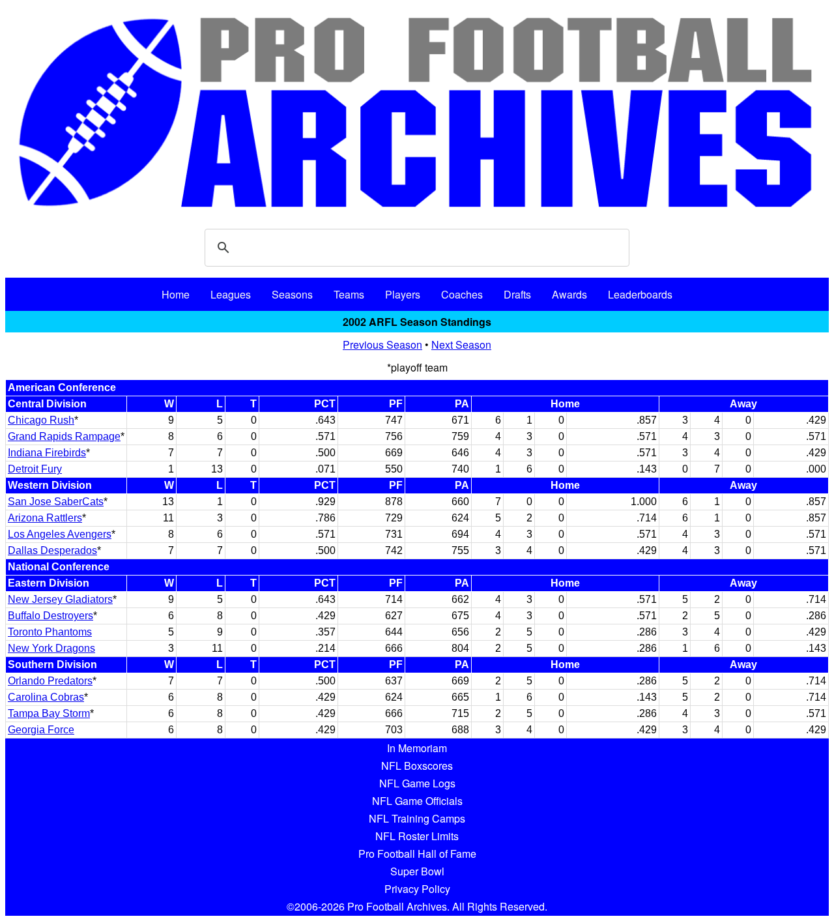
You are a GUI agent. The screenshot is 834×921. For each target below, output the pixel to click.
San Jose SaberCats (56, 501)
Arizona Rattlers (45, 517)
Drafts (517, 294)
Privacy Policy (417, 888)
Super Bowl (417, 871)
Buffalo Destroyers (50, 615)
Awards (569, 294)
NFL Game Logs (417, 783)
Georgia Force (41, 729)
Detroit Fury (35, 469)
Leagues (230, 294)
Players (402, 294)
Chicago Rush (41, 420)
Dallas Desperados (52, 550)
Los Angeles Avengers (59, 534)
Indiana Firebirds (47, 452)
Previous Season (382, 344)
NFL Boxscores (417, 765)
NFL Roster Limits (417, 835)
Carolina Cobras (46, 697)
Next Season (461, 344)
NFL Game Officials (417, 800)
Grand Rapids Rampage (64, 436)
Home (176, 294)
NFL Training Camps (417, 818)
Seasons (292, 294)
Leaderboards (640, 294)
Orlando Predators (50, 680)
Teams (349, 294)
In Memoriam (417, 747)
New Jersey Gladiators (60, 599)
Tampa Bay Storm (49, 713)
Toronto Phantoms (50, 631)
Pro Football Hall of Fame (417, 853)
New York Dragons (51, 648)
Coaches (462, 294)
